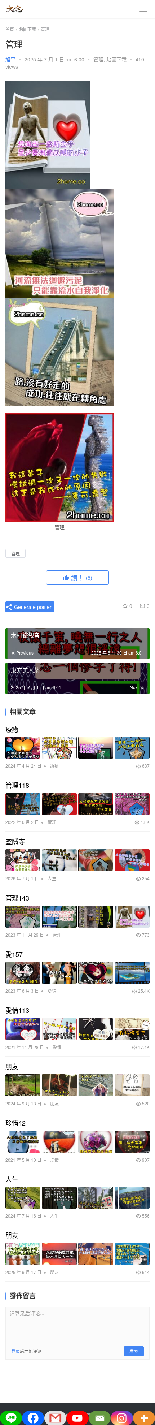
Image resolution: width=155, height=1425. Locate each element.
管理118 (17, 785)
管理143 (17, 897)
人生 (52, 878)
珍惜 (54, 1160)
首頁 (9, 29)
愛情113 (17, 1010)
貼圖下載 (116, 59)
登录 (15, 1351)
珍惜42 (15, 1122)
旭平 (10, 59)
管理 (98, 59)
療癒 (11, 729)
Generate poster (32, 606)
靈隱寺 (15, 841)
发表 (133, 1351)
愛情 (52, 991)
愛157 (14, 954)
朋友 (11, 1066)
